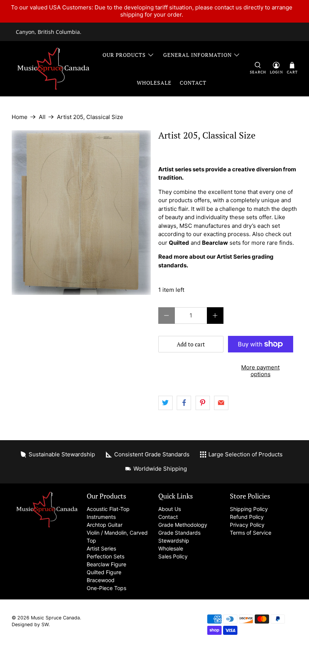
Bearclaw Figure (106, 564)
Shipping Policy (249, 509)
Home (20, 117)
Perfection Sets (105, 556)
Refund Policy (247, 517)
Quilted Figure (104, 572)
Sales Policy (173, 556)
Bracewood (101, 580)
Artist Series (101, 548)
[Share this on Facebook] (184, 403)
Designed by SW (30, 624)
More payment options (260, 371)
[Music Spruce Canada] (53, 69)
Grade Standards (179, 532)
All (42, 117)
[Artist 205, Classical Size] (81, 212)
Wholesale (154, 82)
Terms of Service (250, 532)
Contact (193, 82)
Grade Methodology (182, 524)
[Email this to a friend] (221, 403)
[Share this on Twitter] (165, 403)
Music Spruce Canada (55, 618)
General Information (197, 54)
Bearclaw (215, 242)
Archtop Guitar (104, 524)
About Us (169, 509)
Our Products (124, 54)
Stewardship (173, 540)
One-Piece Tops (106, 588)
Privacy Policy (247, 524)
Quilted (179, 242)
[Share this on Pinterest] (203, 403)
